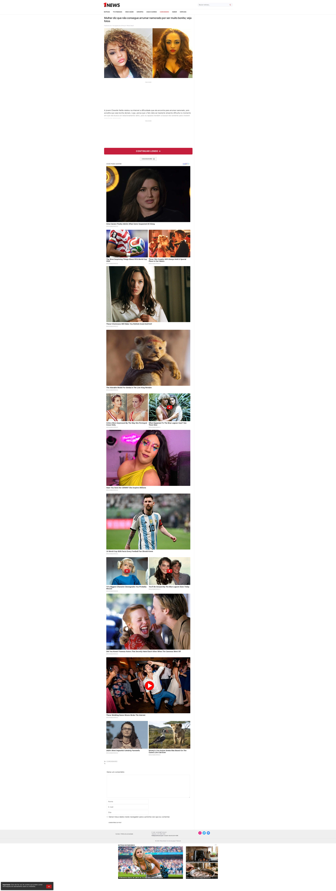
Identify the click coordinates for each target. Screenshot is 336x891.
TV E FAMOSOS (117, 12)
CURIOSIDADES (164, 12)
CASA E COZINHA (151, 12)
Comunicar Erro (147, 159)
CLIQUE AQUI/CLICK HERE (171, 835)
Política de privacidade (127, 834)
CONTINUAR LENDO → (148, 151)
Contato (117, 834)
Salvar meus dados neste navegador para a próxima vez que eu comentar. (139, 817)
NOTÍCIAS (107, 12)
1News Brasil (130, 25)
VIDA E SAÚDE (129, 12)
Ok (49, 886)
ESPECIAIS (183, 12)
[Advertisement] (148, 95)
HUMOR (174, 12)
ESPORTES (140, 12)
